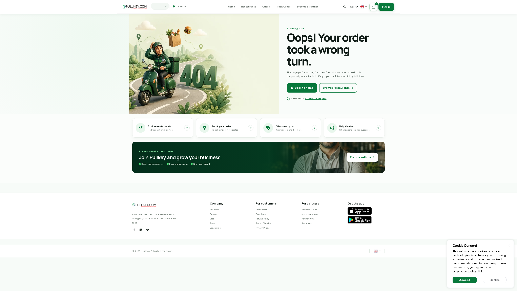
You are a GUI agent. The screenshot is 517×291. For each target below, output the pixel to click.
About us (214, 209)
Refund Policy (262, 218)
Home (231, 6)
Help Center (261, 209)
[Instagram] (141, 230)
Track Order (283, 6)
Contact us (215, 228)
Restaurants (248, 6)
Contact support (315, 98)
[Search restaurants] (344, 7)
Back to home (304, 88)
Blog (212, 218)
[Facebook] (134, 230)
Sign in (386, 6)
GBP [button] (352, 6)
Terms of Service (263, 223)
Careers (213, 214)
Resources (307, 223)
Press (212, 223)
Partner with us (360, 157)
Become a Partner (307, 6)
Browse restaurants (336, 88)
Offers (266, 6)
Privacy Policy (262, 228)
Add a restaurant (310, 214)
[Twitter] (147, 230)
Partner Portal (308, 218)
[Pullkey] (135, 7)
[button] (363, 7)
